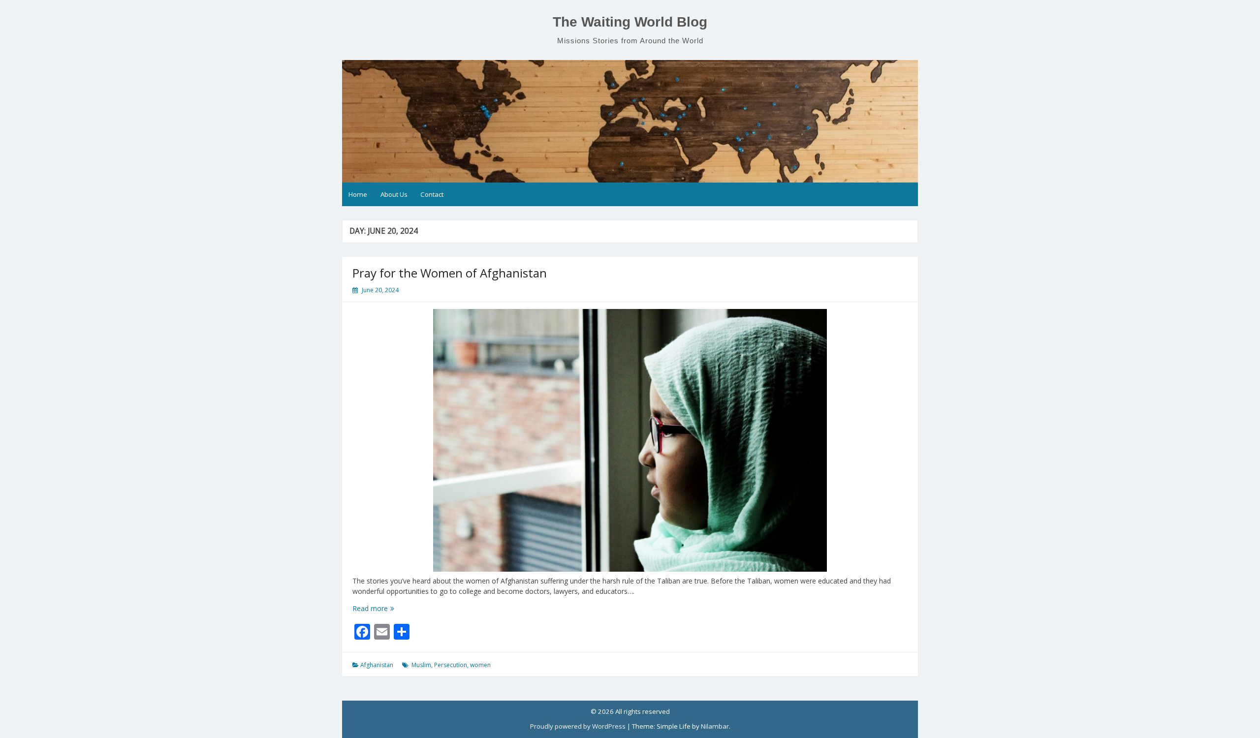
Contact (431, 194)
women (480, 665)
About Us (394, 194)
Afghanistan (376, 665)
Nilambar (715, 726)
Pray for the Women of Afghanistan (449, 273)
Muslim (421, 665)
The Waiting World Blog (630, 22)
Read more (388, 608)
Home (357, 194)
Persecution (450, 665)
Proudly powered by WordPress (578, 726)
